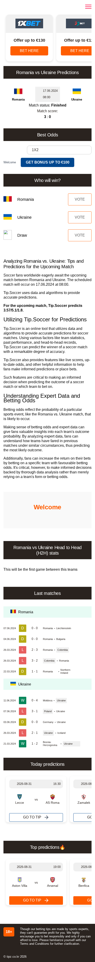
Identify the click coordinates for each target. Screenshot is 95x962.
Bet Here (29, 51)
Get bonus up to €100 (47, 162)
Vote (80, 199)
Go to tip (32, 817)
